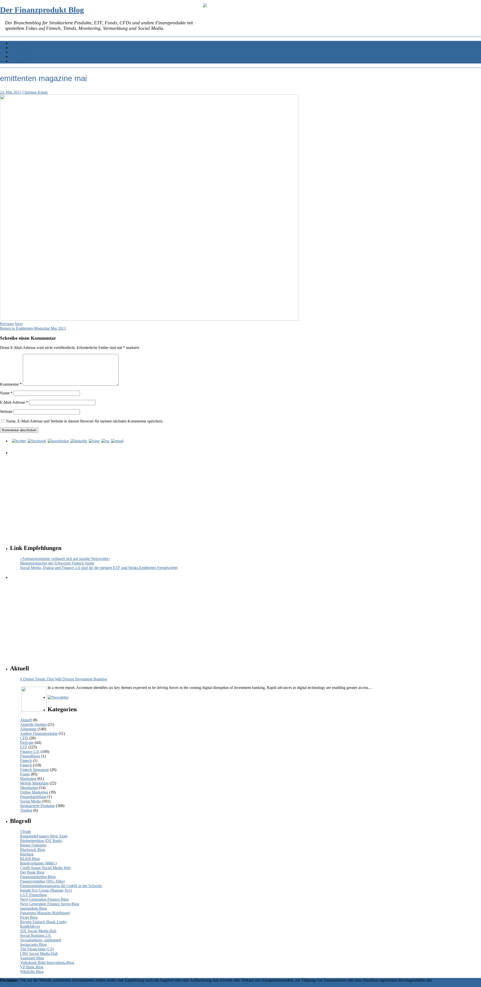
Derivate (27, 742)
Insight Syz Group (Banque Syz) (46, 890)
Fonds (25, 774)
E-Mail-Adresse (14, 402)
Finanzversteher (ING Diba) (42, 881)
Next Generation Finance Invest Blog (49, 904)
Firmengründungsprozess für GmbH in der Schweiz (61, 886)
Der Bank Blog (32, 872)
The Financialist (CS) (37, 949)
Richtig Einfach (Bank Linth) (43, 922)
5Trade (25, 831)
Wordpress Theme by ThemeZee (26, 984)
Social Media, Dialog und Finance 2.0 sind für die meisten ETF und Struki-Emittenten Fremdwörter (99, 568)
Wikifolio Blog (32, 971)
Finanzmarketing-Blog (38, 877)
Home (15, 43)
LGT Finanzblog (33, 895)
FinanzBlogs (30, 756)
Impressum (18, 61)
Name (6, 393)
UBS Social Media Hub (39, 953)
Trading (26, 810)
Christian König (35, 92)
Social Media (30, 801)
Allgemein (28, 729)
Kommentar (11, 384)
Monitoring (29, 788)
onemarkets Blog (33, 908)
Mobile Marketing (34, 783)
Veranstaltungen (22, 52)
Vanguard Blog (32, 958)
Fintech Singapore (34, 769)
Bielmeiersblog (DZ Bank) (41, 840)
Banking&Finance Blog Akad (43, 836)
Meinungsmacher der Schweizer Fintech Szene (57, 563)
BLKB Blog (30, 859)
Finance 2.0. (30, 751)
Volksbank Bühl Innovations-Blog (47, 962)
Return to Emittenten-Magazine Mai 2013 (33, 328)
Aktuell (26, 720)
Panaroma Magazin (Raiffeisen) (45, 913)
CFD (24, 738)
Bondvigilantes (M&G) (38, 863)
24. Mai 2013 (10, 92)
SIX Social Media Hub (38, 931)
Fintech (26, 760)
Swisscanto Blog (33, 944)
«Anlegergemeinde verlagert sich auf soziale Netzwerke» (65, 558)
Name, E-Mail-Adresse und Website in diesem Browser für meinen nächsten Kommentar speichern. (84, 421)
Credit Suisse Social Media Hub (45, 868)
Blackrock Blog (32, 850)
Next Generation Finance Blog (44, 899)
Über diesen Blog (24, 56)
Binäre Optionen (33, 845)
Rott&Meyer (30, 926)
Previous (7, 324)
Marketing (28, 779)
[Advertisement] (161, 495)
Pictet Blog (29, 917)
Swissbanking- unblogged (40, 940)
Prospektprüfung (33, 797)
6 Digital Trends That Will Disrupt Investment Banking (63, 679)
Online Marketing (34, 792)
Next (19, 324)
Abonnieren (19, 47)
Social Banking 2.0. (35, 935)
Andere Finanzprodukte (39, 733)
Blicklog (27, 854)
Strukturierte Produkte (37, 806)
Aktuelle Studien (33, 724)
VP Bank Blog (31, 967)
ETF (23, 747)
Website (6, 411)
